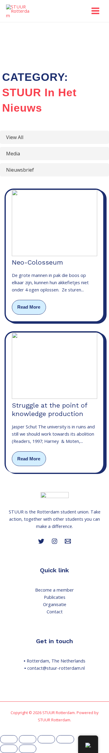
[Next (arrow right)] (27, 749)
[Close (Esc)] (65, 739)
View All (14, 137)
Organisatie (54, 604)
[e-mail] (68, 541)
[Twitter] (41, 541)
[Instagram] (54, 541)
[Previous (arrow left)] (9, 749)
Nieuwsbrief (20, 170)
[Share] (46, 739)
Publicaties (54, 597)
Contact (55, 611)
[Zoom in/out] (9, 739)
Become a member (54, 590)
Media (13, 153)
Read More (28, 307)
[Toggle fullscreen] (27, 739)
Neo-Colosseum (37, 262)
